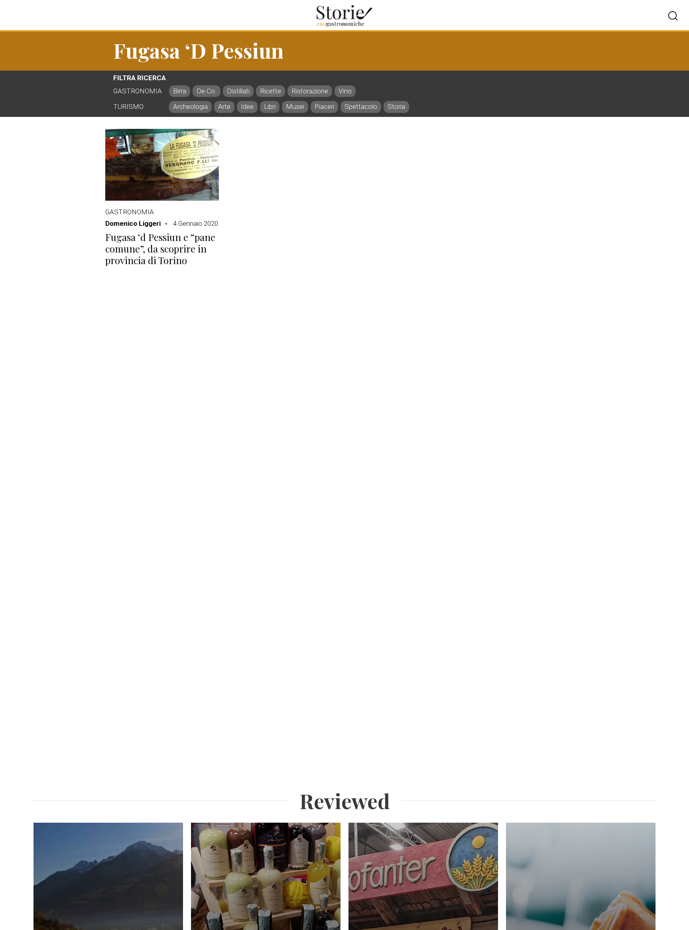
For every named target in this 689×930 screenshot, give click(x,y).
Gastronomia (129, 212)
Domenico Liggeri (133, 223)
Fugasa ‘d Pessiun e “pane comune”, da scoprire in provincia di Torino (160, 248)
